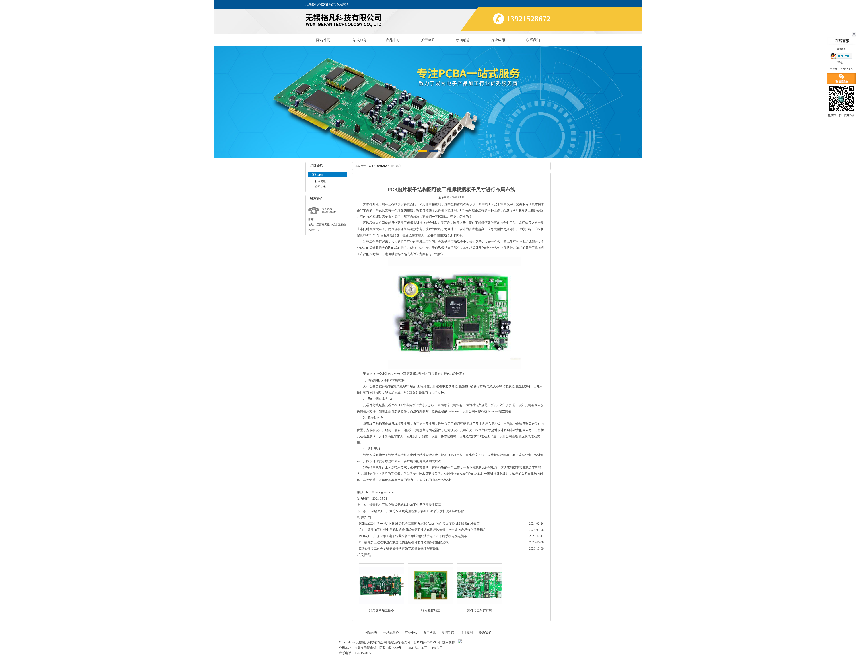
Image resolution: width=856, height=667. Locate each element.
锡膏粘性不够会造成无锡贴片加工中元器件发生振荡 (405, 505)
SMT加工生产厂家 (479, 610)
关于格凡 (428, 40)
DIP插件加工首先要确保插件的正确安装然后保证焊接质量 (399, 548)
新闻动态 (463, 40)
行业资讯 (320, 181)
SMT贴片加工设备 (381, 610)
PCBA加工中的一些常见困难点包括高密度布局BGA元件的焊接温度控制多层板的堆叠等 (419, 523)
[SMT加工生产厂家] (479, 585)
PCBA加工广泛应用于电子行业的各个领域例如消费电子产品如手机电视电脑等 (413, 536)
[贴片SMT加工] (430, 585)
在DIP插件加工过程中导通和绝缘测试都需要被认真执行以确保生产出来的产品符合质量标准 (422, 530)
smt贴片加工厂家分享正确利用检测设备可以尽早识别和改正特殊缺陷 (416, 511)
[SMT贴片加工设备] (381, 585)
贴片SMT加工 (430, 610)
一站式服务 (358, 40)
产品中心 (393, 40)
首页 (371, 166)
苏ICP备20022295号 (427, 642)
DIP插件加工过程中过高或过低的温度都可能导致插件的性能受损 (404, 542)
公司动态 (320, 186)
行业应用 (498, 40)
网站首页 (323, 40)
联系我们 (533, 40)
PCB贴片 (444, 216)
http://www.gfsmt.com (380, 492)
